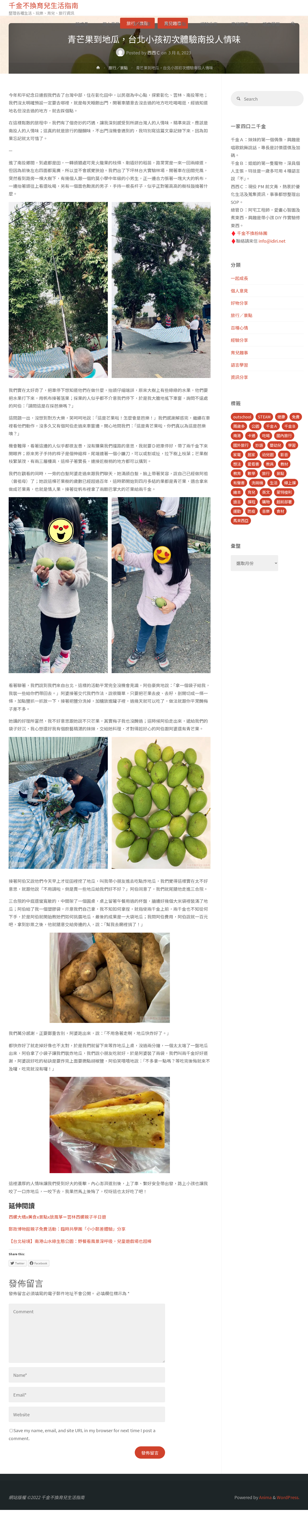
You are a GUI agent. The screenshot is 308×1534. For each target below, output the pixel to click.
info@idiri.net (272, 241)
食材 (280, 511)
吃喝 (266, 435)
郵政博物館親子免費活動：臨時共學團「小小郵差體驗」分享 (67, 1229)
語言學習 (239, 365)
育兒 (251, 492)
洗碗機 (257, 483)
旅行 (266, 473)
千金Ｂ (290, 426)
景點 (280, 473)
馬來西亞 (241, 520)
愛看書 (253, 464)
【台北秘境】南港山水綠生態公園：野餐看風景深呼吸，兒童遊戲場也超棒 (80, 1241)
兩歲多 (239, 426)
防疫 (251, 511)
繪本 (237, 492)
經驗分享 (239, 340)
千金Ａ (271, 426)
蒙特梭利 (284, 492)
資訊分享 (239, 377)
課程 (251, 502)
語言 (237, 502)
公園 (255, 426)
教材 (284, 464)
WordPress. (288, 1497)
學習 (292, 445)
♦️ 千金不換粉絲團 (249, 233)
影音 (284, 454)
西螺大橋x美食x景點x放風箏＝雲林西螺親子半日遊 (57, 1217)
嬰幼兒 (275, 445)
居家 (251, 454)
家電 (237, 454)
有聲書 (239, 483)
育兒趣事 (239, 352)
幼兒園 (268, 454)
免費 (296, 417)
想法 (237, 464)
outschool (242, 417)
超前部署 (284, 502)
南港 (237, 435)
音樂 (266, 511)
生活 (273, 483)
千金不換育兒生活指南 (43, 5)
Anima (265, 1497)
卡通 (251, 435)
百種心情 (239, 328)
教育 (237, 473)
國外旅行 (241, 445)
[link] (293, 24)
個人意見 (239, 290)
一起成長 (239, 278)
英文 (266, 492)
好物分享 (239, 303)
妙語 (259, 445)
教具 (270, 464)
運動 (237, 511)
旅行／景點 (118, 68)
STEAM (264, 417)
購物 (266, 502)
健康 (281, 417)
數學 (251, 473)
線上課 (290, 483)
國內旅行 (284, 435)
